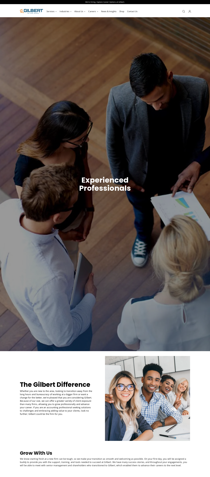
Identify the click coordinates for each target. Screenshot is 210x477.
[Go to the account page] (188, 11)
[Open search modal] (183, 11)
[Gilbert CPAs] (31, 11)
